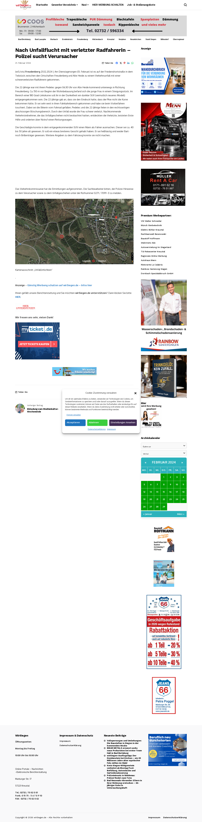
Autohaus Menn (148, 260)
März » (180, 514)
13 (151, 491)
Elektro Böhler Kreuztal (152, 230)
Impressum (111, 429)
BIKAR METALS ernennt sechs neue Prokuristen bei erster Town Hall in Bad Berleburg (124, 750)
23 (170, 499)
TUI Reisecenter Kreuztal (153, 251)
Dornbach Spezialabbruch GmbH (157, 273)
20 (151, 499)
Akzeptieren (73, 422)
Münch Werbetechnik (151, 225)
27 (151, 506)
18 (183, 491)
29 (164, 506)
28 (157, 506)
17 (177, 491)
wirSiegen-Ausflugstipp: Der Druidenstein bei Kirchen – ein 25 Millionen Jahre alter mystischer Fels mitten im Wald (124, 759)
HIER (17, 296)
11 (183, 484)
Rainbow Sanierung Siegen (154, 269)
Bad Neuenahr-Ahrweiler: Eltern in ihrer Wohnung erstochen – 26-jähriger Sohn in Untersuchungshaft (124, 784)
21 (157, 499)
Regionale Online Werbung (154, 256)
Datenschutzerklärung (97, 429)
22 (164, 499)
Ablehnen (94, 422)
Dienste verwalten (74, 415)
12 (144, 491)
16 (170, 491)
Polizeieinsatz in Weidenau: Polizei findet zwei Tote (121, 776)
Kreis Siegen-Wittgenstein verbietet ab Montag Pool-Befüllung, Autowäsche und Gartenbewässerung (121, 769)
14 (157, 491)
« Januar (147, 514)
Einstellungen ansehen (123, 422)
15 (164, 491)
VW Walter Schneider (151, 221)
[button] (135, 392)
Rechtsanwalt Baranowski (153, 234)
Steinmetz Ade (148, 243)
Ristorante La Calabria (152, 264)
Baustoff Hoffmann (150, 238)
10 (177, 484)
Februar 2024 (164, 462)
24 (177, 499)
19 (144, 499)
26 (144, 506)
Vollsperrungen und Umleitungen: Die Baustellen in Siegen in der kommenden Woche (124, 743)
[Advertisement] (74, 162)
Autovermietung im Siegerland (156, 247)
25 (183, 499)
